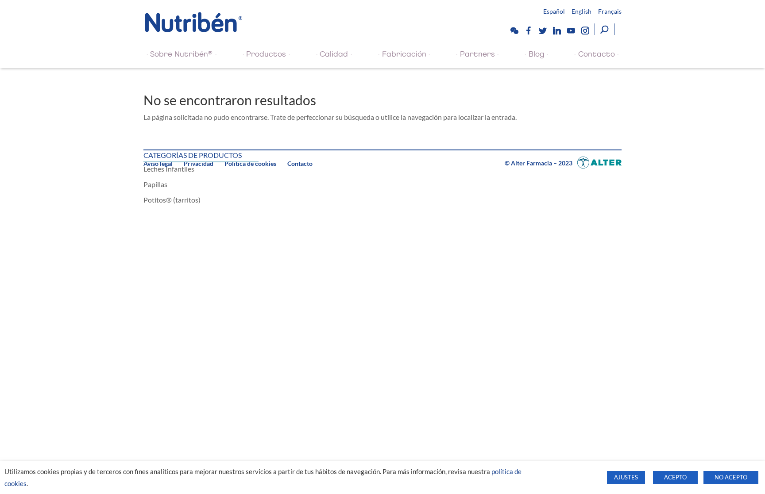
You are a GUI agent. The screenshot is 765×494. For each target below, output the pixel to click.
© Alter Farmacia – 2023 (539, 163)
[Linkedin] (556, 30)
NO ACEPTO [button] (731, 477)
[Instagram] (584, 30)
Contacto (596, 54)
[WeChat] (514, 30)
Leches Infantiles (168, 169)
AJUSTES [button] (626, 477)
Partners (477, 54)
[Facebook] (528, 30)
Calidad (334, 54)
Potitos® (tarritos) (172, 199)
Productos (266, 54)
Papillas (155, 184)
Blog (537, 54)
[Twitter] (542, 30)
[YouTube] (570, 30)
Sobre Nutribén (181, 54)
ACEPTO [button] (675, 477)
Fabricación (404, 54)
